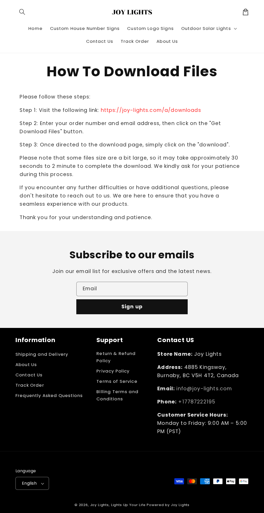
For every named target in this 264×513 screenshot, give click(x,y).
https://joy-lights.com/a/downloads (151, 110)
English (29, 483)
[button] (22, 12)
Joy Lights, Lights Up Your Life (118, 504)
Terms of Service (116, 381)
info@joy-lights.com (204, 388)
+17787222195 (196, 401)
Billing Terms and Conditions (117, 395)
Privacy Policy (112, 371)
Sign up (132, 306)
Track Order (29, 385)
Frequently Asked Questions (49, 395)
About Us (26, 364)
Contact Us (29, 375)
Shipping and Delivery (41, 354)
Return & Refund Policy (116, 357)
